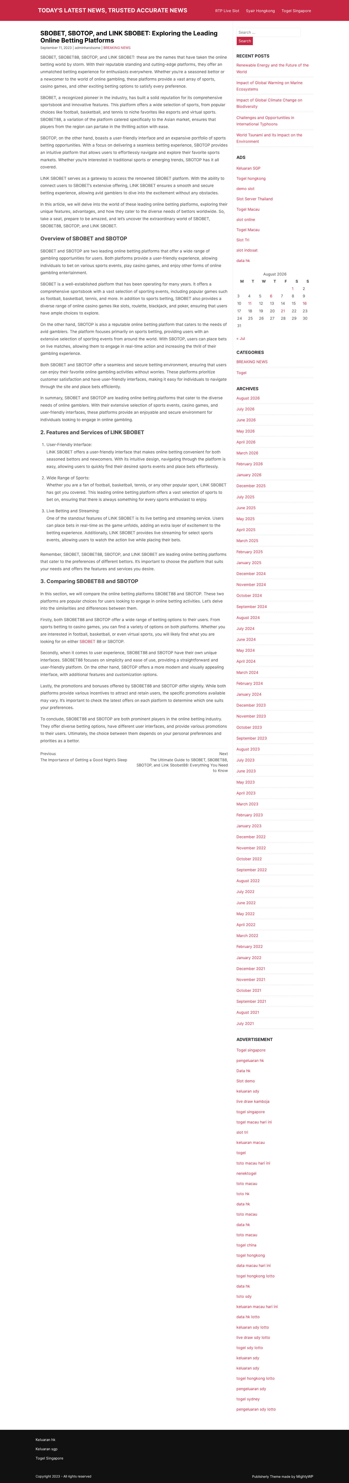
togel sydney (248, 1399)
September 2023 (251, 738)
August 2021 (247, 1012)
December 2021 (250, 968)
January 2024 (248, 694)
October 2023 (249, 727)
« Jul (240, 338)
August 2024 (248, 617)
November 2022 (251, 848)
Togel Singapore (296, 10)
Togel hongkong (251, 178)
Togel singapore (250, 1050)
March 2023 (247, 804)
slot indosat (247, 250)
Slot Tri (242, 240)
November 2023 (251, 716)
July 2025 (245, 496)
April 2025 (245, 529)
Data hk (243, 1070)
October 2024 (249, 595)
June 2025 (246, 507)
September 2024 (251, 606)
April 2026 (245, 442)
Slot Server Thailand (254, 198)
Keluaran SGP (248, 168)
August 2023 (248, 749)
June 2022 (246, 902)
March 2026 (247, 453)
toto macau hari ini (253, 1163)
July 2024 (245, 628)
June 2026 (246, 420)
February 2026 (249, 463)
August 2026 (248, 398)
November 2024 (251, 584)
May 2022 (245, 913)
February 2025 (249, 551)
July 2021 (245, 1023)
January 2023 (248, 825)
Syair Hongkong (260, 10)
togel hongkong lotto (255, 1378)
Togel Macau (247, 209)
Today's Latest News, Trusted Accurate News (112, 10)
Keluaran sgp (46, 1449)
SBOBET (87, 641)
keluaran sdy (247, 1091)
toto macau (246, 1234)
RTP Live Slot (227, 10)
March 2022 (247, 935)
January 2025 (248, 562)
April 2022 (245, 924)
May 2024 (245, 650)
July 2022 (245, 891)
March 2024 (247, 672)
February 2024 (249, 683)
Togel (241, 372)
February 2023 (249, 815)
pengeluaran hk (250, 1060)
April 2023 (245, 793)
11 (249, 303)
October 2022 (249, 858)
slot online (245, 219)
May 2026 (245, 431)
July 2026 (245, 409)
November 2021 (250, 979)
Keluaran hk (45, 1439)
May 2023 (245, 782)
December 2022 (251, 836)
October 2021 (248, 990)
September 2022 (251, 869)
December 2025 (251, 485)
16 (305, 303)
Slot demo (245, 1081)
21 (283, 311)
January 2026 (248, 474)
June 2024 (246, 639)
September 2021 (251, 1001)
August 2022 (248, 880)
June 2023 (246, 771)
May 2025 (245, 518)
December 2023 (251, 705)
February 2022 (249, 946)
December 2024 (251, 573)
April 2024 (245, 661)
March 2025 (247, 540)
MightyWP (304, 1476)
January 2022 (248, 957)
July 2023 (245, 760)
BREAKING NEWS (117, 48)
